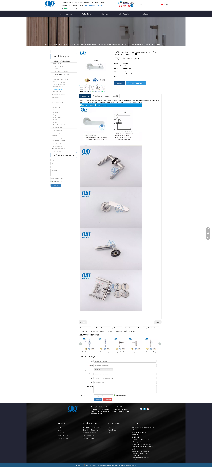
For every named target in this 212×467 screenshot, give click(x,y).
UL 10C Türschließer (58, 66)
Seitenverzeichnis (131, 465)
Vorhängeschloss (57, 105)
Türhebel (109, 331)
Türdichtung (56, 120)
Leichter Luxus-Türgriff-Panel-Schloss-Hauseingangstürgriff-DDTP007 (151, 352)
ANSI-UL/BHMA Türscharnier (60, 64)
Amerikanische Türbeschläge (61, 61)
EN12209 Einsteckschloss (59, 84)
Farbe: (115, 71)
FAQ (109, 433)
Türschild (55, 122)
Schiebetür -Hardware (59, 140)
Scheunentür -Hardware (59, 148)
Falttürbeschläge (57, 143)
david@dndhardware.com (140, 453)
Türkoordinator (57, 117)
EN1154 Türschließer (58, 92)
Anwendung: (117, 74)
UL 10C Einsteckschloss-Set (60, 69)
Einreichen (55, 185)
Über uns (61, 430)
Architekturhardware (58, 95)
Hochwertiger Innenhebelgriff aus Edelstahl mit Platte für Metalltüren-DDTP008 (135, 352)
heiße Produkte (63, 435)
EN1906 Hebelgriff (57, 89)
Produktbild (84, 96)
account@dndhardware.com (141, 457)
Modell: (116, 63)
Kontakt (115, 96)
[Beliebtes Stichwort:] (156, 4)
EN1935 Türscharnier (58, 77)
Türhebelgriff (83, 331)
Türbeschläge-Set (58, 127)
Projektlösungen (113, 430)
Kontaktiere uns (63, 438)
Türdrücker (56, 100)
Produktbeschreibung (101, 96)
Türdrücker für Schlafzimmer (102, 328)
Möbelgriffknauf (57, 151)
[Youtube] (147, 409)
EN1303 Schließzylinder (59, 87)
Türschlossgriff (117, 328)
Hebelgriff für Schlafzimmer (151, 328)
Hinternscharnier (57, 97)
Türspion (55, 115)
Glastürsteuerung (57, 138)
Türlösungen (111, 427)
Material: (116, 68)
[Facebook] (141, 409)
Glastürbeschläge (57, 130)
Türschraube (56, 112)
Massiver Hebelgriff (85, 328)
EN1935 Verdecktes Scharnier (60, 79)
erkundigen (119, 83)
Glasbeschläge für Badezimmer (61, 133)
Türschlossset (56, 107)
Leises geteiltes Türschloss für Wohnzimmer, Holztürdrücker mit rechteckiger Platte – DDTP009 (120, 352)
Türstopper (56, 110)
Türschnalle (132, 331)
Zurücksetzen (109, 399)
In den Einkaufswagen (137, 83)
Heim (59, 427)
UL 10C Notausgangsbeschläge (61, 71)
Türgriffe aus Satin (120, 331)
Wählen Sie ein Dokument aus (103, 370)
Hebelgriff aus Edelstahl (97, 331)
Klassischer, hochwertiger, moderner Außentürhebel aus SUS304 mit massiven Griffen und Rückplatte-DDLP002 (89, 352)
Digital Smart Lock (58, 102)
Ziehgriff (55, 135)
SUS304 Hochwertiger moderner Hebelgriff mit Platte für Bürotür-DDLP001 (105, 352)
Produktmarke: (118, 66)
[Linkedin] (144, 409)
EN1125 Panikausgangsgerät (60, 82)
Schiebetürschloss (57, 146)
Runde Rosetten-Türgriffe (132, 328)
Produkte (61, 433)
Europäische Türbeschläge (60, 74)
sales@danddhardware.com (94, 5)
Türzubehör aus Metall (59, 125)
